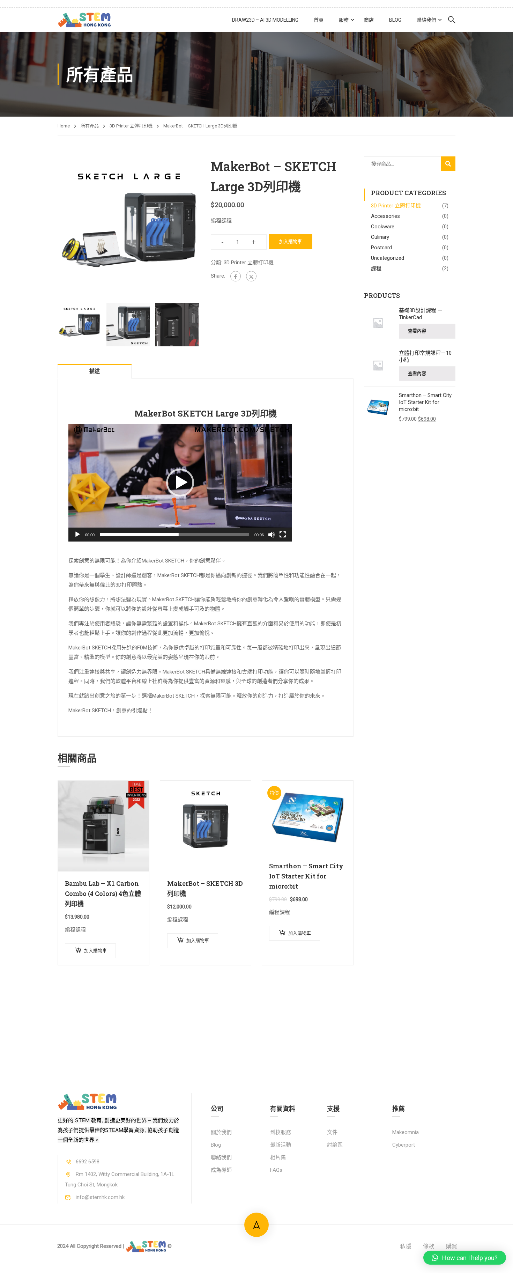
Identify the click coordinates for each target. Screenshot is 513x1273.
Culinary (380, 237)
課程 (376, 268)
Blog (395, 20)
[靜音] (271, 534)
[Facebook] (235, 276)
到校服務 (280, 1132)
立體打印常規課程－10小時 (425, 356)
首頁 (319, 20)
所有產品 (90, 125)
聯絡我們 (426, 20)
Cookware (382, 226)
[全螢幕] (282, 534)
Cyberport (403, 1145)
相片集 (278, 1157)
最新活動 (280, 1145)
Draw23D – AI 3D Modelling (265, 20)
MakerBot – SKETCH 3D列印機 (205, 888)
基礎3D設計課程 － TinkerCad (421, 314)
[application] (180, 483)
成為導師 (221, 1170)
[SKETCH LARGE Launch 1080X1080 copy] (129, 228)
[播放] (77, 534)
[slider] (174, 534)
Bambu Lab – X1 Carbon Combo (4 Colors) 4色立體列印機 (103, 893)
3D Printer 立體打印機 (131, 125)
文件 (332, 1132)
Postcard (381, 247)
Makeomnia (405, 1132)
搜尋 (449, 166)
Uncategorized (387, 258)
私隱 (405, 1246)
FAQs (276, 1170)
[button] (180, 482)
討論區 (335, 1145)
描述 (94, 371)
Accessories (385, 216)
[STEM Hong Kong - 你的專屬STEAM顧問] (84, 20)
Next (207, 228)
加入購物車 (290, 241)
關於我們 (221, 1132)
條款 (428, 1246)
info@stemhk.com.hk (100, 1197)
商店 (369, 20)
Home (64, 125)
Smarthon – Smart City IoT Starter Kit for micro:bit (306, 876)
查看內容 (417, 330)
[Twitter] (251, 276)
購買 (451, 1246)
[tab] (95, 371)
